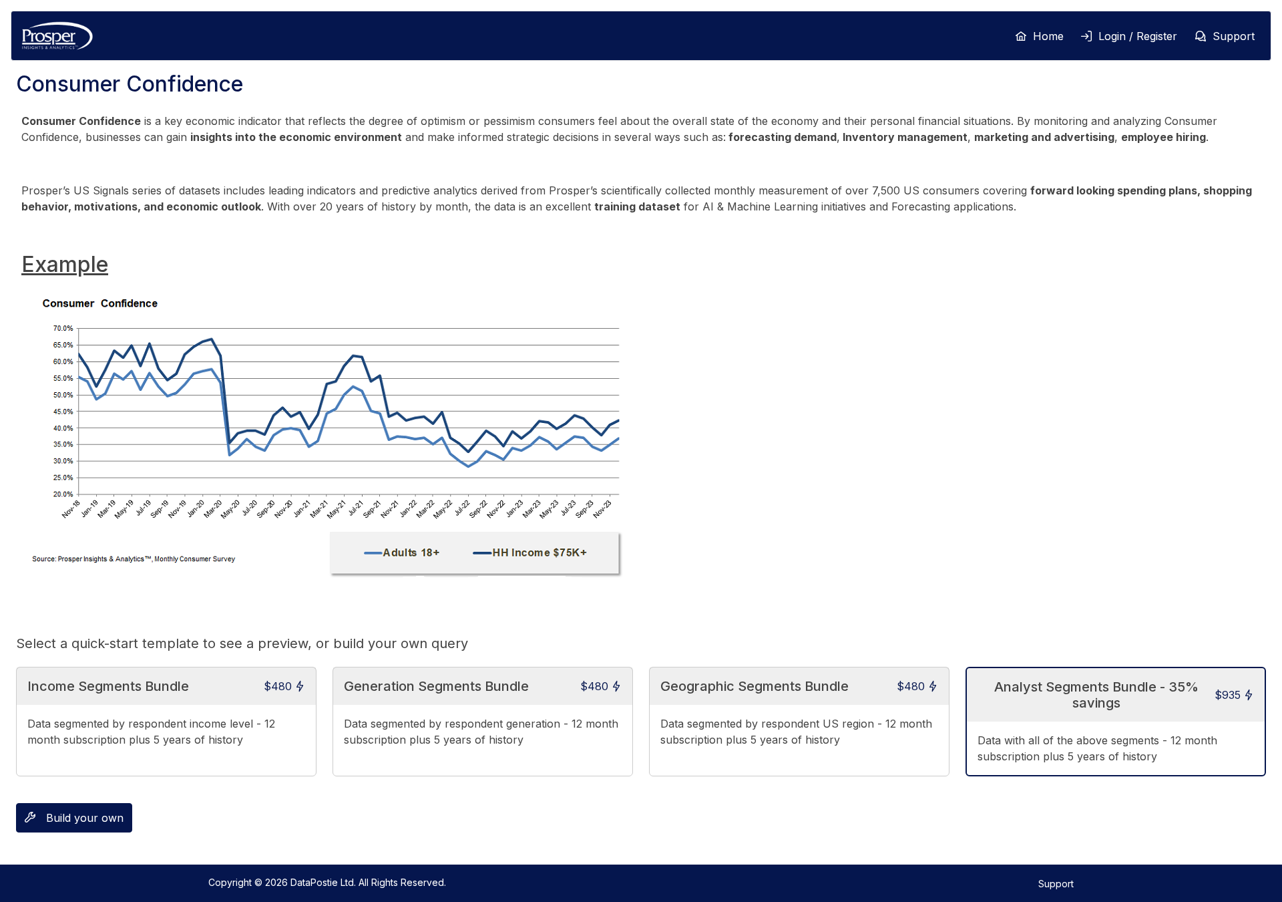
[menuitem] (1039, 36)
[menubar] (1123, 36)
